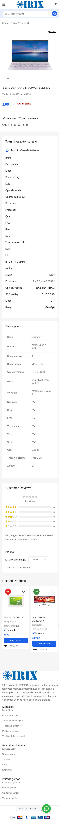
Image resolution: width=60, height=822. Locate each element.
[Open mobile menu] (4, 5)
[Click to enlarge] (8, 77)
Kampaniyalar (9, 749)
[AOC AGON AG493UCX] (44, 601)
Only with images (17, 559)
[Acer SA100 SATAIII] (16, 601)
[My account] (56, 5)
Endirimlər (7, 770)
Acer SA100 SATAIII (14, 617)
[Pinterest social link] (19, 125)
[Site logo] (30, 4)
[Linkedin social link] (23, 125)
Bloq (4, 764)
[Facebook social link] (11, 125)
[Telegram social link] (27, 125)
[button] (16, 640)
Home (5, 23)
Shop (14, 23)
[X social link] (15, 125)
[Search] (54, 13)
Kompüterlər (10, 621)
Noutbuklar (25, 23)
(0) (17, 626)
